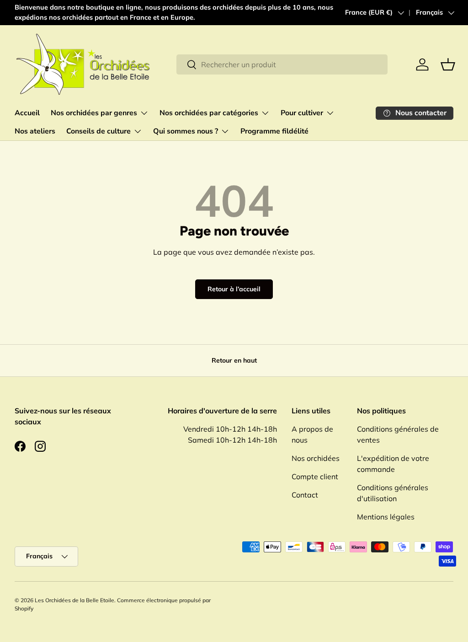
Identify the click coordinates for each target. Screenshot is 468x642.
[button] (448, 64)
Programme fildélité (274, 131)
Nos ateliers (35, 131)
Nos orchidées (316, 458)
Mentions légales (386, 516)
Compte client (315, 476)
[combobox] (282, 64)
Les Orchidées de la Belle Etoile (74, 600)
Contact (305, 494)
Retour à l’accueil (234, 289)
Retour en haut (234, 360)
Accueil (27, 113)
